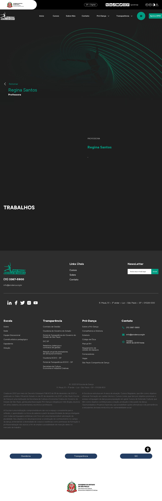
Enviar (155, 271)
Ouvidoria (25, 456)
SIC (136, 456)
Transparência (81, 456)
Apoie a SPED (155, 16)
